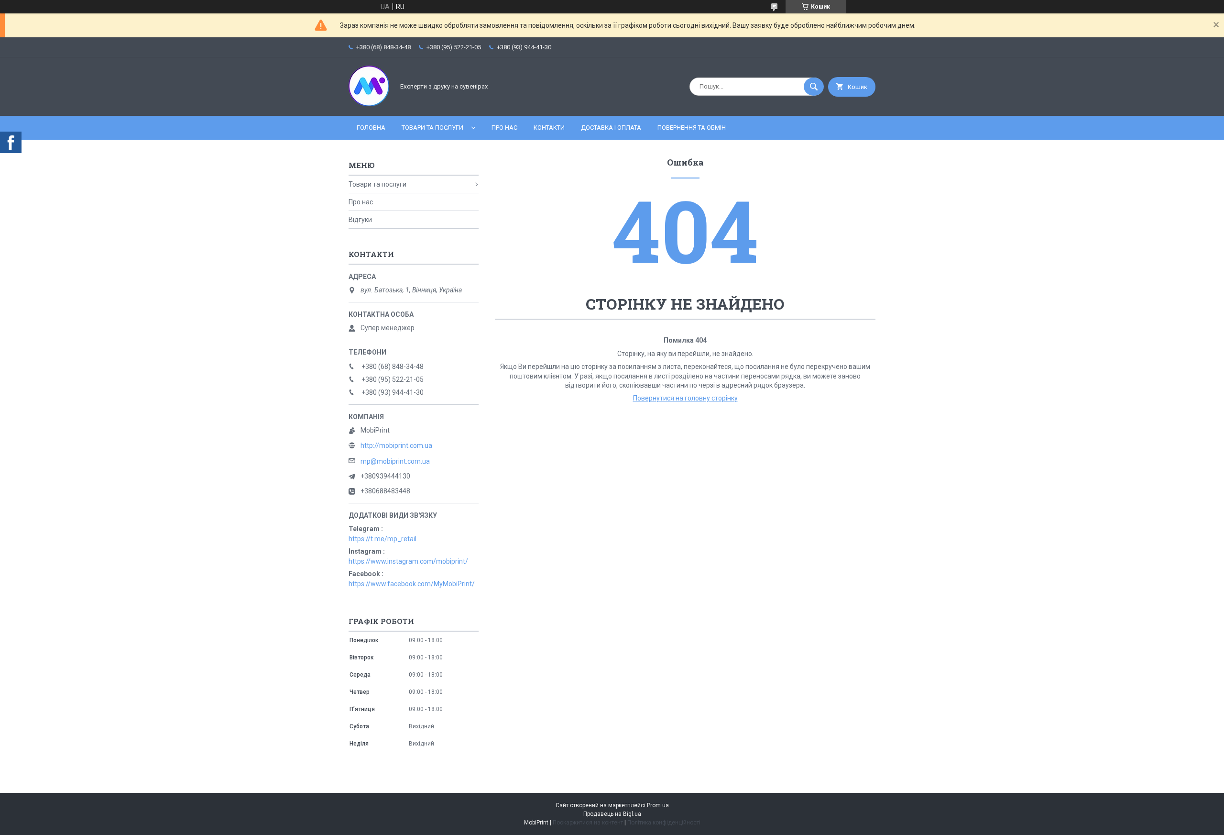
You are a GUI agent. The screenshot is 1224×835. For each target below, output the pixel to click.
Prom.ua (658, 805)
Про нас (504, 127)
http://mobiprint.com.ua (396, 445)
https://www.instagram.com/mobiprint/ (408, 561)
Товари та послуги (432, 127)
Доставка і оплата (611, 127)
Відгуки (360, 219)
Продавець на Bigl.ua (612, 814)
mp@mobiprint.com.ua (395, 461)
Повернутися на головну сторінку (685, 398)
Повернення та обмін (691, 127)
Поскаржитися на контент (588, 822)
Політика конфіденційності (663, 822)
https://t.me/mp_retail (382, 539)
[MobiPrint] (369, 104)
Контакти (549, 127)
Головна (371, 127)
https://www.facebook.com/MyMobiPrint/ (412, 584)
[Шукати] (814, 87)
